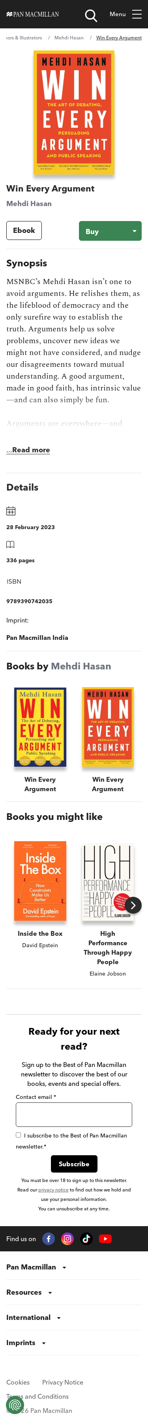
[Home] (32, 14)
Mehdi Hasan (69, 38)
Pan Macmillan (31, 1266)
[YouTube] (105, 1238)
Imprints (21, 1342)
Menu (118, 14)
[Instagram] (67, 1238)
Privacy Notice (62, 1382)
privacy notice (53, 1190)
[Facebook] (48, 1238)
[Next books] (133, 905)
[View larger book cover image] (74, 112)
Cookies (18, 1382)
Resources (24, 1292)
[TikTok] (86, 1238)
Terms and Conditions (37, 1396)
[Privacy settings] (15, 1405)
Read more (31, 449)
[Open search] (91, 15)
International (28, 1317)
